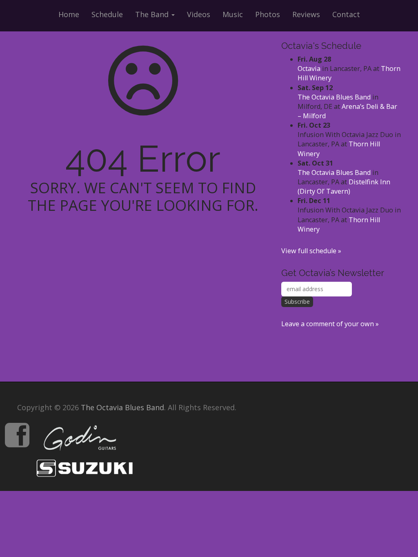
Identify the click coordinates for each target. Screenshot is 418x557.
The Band (153, 14)
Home (68, 14)
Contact (346, 14)
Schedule (107, 14)
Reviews (306, 14)
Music (232, 14)
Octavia (309, 68)
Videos (198, 14)
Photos (267, 14)
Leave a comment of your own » (330, 323)
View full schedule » (311, 250)
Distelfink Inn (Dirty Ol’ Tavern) (344, 186)
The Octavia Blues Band (334, 97)
